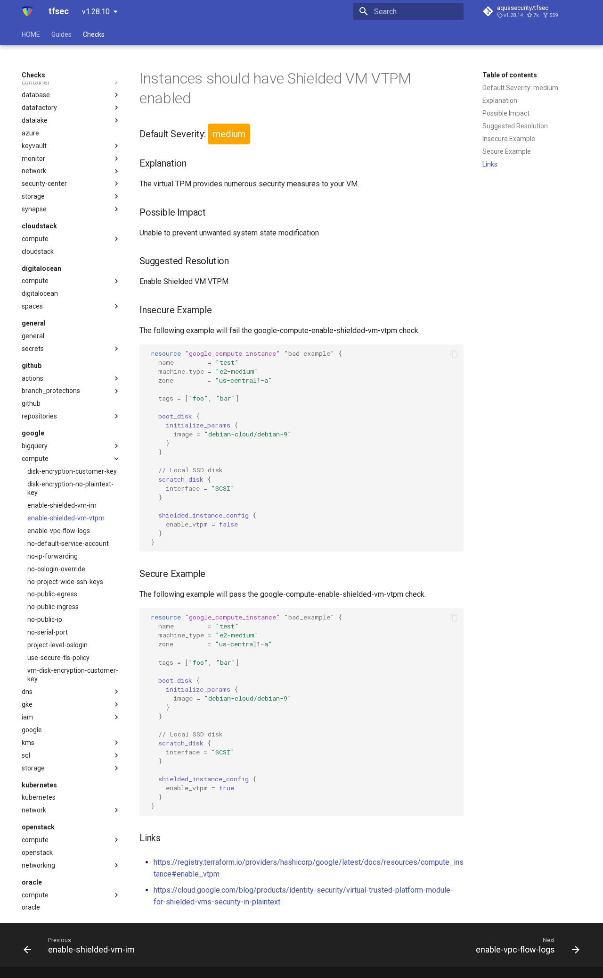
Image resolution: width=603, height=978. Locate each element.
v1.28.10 (96, 11)
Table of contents (509, 75)
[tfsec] (27, 11)
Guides (61, 34)
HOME (31, 34)
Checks (94, 34)
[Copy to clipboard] (454, 353)
